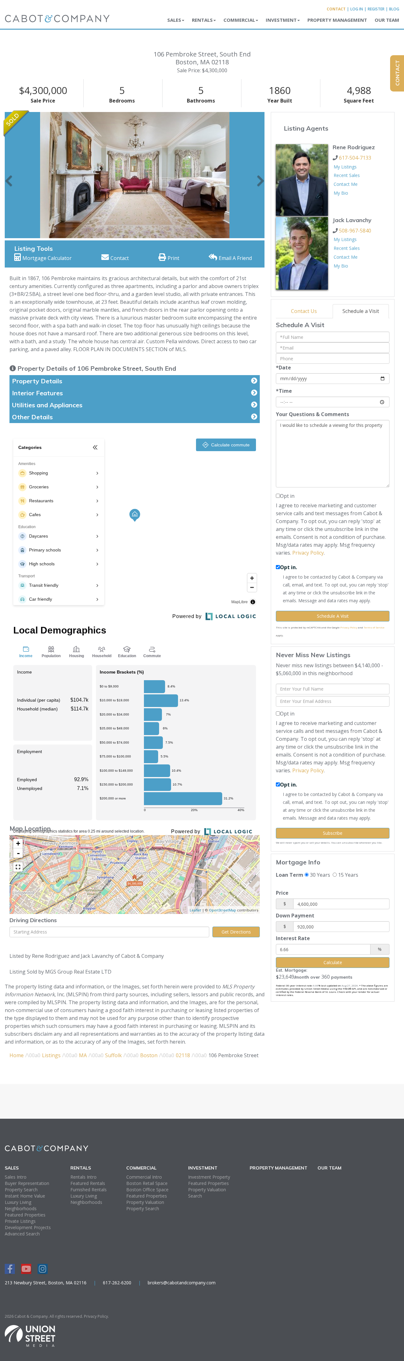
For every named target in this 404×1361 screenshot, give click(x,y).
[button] (9, 175)
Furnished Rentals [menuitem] (88, 1190)
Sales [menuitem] (174, 20)
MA (83, 1055)
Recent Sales (347, 175)
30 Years (319, 874)
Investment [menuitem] (281, 20)
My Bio (341, 193)
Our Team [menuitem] (387, 20)
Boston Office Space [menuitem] (147, 1190)
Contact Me (346, 184)
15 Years (347, 874)
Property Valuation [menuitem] (145, 1202)
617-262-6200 (117, 1283)
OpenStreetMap (222, 910)
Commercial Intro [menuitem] (144, 1177)
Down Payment (295, 915)
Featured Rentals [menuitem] (87, 1183)
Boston (148, 1055)
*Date (283, 367)
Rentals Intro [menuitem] (83, 1177)
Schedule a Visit (360, 311)
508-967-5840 (355, 230)
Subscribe (332, 833)
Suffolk (113, 1055)
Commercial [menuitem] (239, 20)
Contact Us (304, 311)
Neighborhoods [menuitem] (21, 1208)
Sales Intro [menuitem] (16, 1177)
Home (16, 1055)
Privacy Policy (308, 552)
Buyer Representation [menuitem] (27, 1183)
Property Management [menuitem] (337, 20)
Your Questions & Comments (312, 414)
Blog (394, 9)
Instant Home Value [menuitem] (25, 1196)
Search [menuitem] (195, 1196)
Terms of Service (374, 627)
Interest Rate (293, 938)
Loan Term (289, 874)
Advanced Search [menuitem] (22, 1234)
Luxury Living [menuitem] (18, 1202)
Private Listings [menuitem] (20, 1221)
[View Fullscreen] (18, 867)
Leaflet (195, 910)
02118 (183, 1055)
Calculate (333, 962)
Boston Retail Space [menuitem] (147, 1183)
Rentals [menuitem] (202, 20)
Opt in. (288, 567)
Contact (336, 9)
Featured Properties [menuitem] (25, 1215)
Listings (51, 1055)
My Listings (345, 167)
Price (282, 892)
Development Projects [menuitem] (28, 1227)
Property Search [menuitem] (21, 1190)
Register (376, 9)
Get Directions (236, 932)
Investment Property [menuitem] (209, 1177)
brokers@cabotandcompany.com (182, 1283)
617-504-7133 (355, 157)
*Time (284, 390)
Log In (356, 9)
